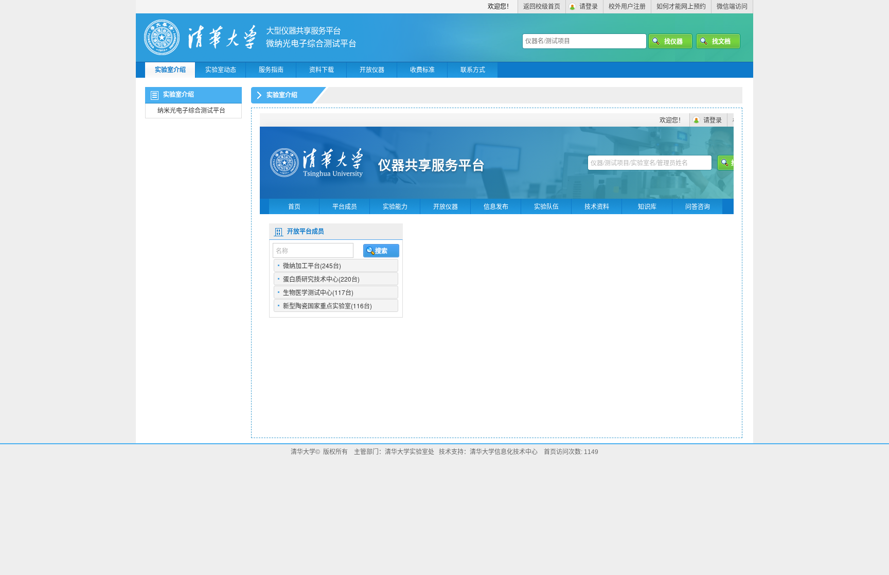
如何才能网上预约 (681, 6)
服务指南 (271, 70)
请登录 (588, 6)
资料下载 (321, 70)
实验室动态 (220, 70)
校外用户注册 (627, 6)
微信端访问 (732, 6)
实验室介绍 (170, 70)
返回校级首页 (541, 6)
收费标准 (422, 70)
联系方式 (472, 70)
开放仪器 (372, 70)
